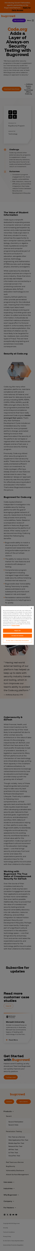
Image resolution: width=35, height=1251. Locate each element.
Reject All (17, 630)
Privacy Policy (15, 625)
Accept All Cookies (17, 635)
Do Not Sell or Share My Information (17, 640)
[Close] (31, 608)
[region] (17, 625)
